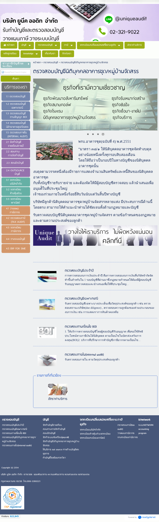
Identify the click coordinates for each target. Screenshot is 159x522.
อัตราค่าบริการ (57, 399)
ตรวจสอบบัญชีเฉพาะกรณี (81, 298)
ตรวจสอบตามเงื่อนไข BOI (81, 326)
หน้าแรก (37, 62)
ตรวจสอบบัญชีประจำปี (79, 270)
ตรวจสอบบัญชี (50, 62)
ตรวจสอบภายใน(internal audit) (84, 354)
